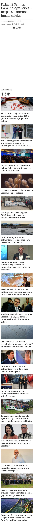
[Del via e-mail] (19, 27)
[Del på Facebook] (14, 27)
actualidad (6, 90)
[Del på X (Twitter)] (17, 27)
